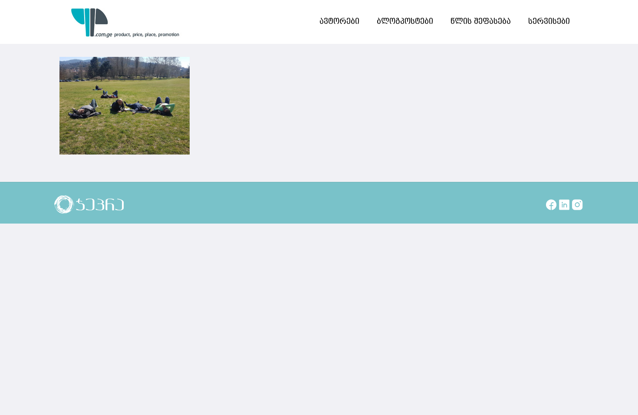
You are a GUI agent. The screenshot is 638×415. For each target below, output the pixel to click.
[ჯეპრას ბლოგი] (125, 21)
